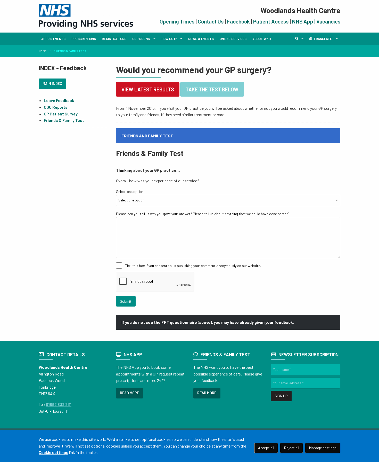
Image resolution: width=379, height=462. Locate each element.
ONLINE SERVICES (233, 39)
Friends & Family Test (64, 120)
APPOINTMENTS (53, 39)
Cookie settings (53, 452)
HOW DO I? (169, 39)
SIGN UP (281, 396)
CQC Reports (56, 107)
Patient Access (271, 21)
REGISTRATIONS (114, 39)
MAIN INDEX (52, 83)
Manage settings (322, 447)
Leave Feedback (59, 100)
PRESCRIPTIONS (83, 39)
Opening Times (177, 21)
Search (300, 39)
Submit (125, 301)
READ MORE (129, 393)
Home (42, 51)
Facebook (238, 21)
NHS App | (304, 21)
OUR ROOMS (141, 39)
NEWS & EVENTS (201, 39)
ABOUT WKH (261, 39)
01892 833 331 (58, 404)
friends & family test (70, 51)
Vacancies (328, 21)
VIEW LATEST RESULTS (147, 89)
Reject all (291, 447)
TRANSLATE (322, 39)
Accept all (266, 447)
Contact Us (211, 21)
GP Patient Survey (61, 113)
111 (66, 411)
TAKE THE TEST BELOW (212, 89)
